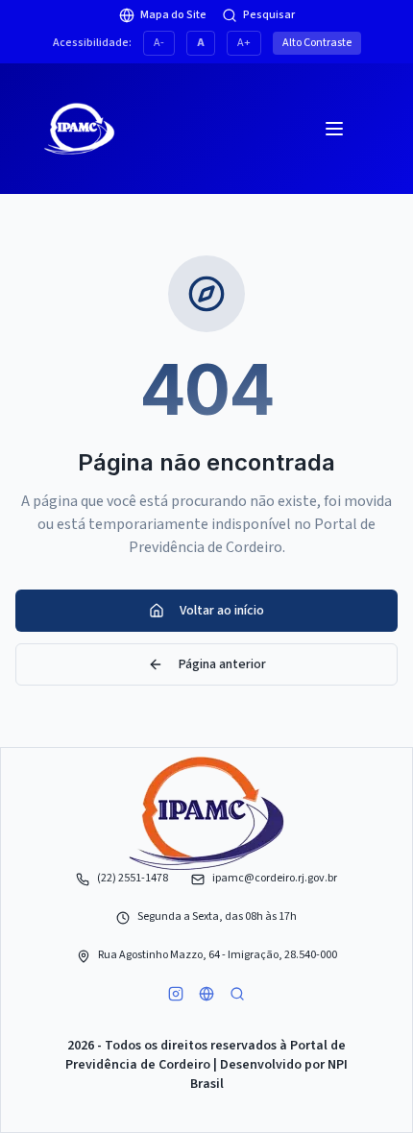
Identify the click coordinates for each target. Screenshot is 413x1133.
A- (159, 43)
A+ (244, 43)
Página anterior (222, 664)
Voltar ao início (222, 610)
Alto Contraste (317, 43)
